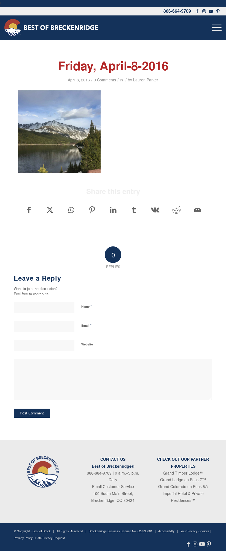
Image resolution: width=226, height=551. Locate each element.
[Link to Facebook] (197, 11)
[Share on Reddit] (176, 209)
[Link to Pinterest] (218, 11)
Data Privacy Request (50, 538)
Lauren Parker (145, 79)
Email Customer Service (113, 486)
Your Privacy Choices (195, 531)
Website (87, 344)
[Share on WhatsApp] (71, 209)
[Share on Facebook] (28, 209)
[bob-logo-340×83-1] (51, 27)
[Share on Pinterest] (92, 209)
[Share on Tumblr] (134, 209)
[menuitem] (215, 27)
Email (86, 325)
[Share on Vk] (155, 209)
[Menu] (215, 27)
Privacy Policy (23, 538)
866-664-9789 (177, 11)
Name (86, 306)
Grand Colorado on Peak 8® (183, 486)
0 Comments (105, 79)
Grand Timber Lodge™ (183, 473)
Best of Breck (42, 531)
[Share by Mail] (197, 209)
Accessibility (166, 531)
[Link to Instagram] (204, 11)
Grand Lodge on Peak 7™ (183, 479)
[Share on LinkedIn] (113, 209)
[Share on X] (49, 209)
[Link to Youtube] (211, 11)
